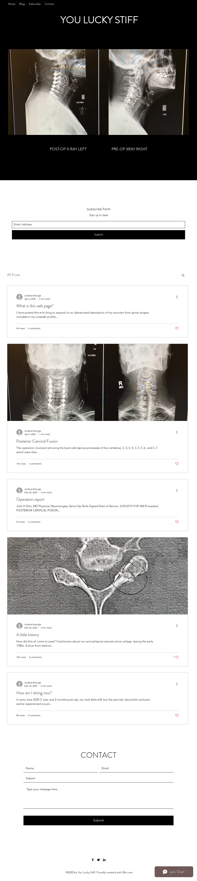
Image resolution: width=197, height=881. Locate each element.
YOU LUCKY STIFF (99, 20)
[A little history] (97, 575)
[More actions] (178, 297)
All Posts (13, 275)
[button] (183, 275)
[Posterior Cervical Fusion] (97, 382)
